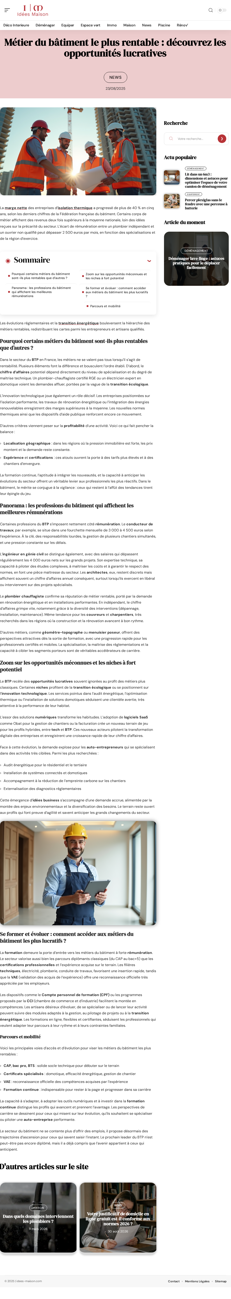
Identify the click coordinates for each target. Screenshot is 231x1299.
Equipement (193, 194)
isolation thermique (75, 207)
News (115, 77)
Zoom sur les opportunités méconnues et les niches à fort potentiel (116, 276)
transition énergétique (78, 323)
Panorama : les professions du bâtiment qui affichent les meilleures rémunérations (41, 292)
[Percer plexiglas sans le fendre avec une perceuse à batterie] (172, 201)
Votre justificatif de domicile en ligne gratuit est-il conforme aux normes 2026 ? (118, 1219)
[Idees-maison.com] (32, 10)
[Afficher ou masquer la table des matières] (100, 260)
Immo (118, 1205)
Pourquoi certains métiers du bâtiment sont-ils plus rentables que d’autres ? (41, 276)
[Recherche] (211, 10)
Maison (38, 1208)
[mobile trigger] (8, 10)
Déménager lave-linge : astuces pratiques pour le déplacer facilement (196, 263)
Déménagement (195, 168)
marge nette (16, 207)
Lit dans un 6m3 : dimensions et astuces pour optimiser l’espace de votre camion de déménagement (206, 180)
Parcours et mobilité (105, 306)
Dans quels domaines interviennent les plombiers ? (38, 1218)
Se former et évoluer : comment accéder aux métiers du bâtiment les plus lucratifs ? (117, 292)
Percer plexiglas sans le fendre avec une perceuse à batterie (206, 203)
